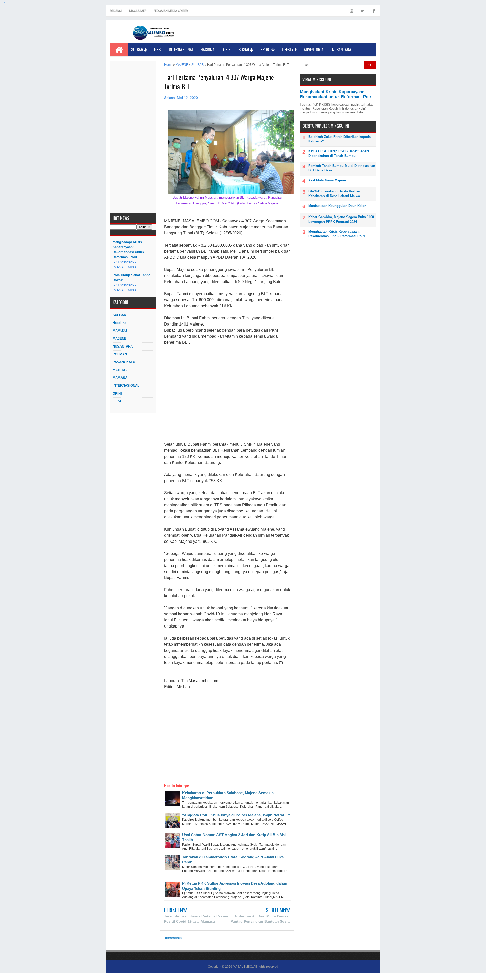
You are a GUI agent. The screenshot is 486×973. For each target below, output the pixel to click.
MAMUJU (120, 331)
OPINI (227, 50)
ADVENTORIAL (314, 50)
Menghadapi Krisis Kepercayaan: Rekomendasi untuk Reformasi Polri (128, 249)
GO (370, 65)
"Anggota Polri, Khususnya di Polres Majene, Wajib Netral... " (236, 815)
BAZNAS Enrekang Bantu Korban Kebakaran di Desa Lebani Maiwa (334, 193)
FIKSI (158, 50)
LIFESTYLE (289, 50)
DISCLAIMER (138, 11)
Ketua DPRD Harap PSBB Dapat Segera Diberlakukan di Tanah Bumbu (338, 153)
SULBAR (137, 50)
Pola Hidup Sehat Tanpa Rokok (131, 277)
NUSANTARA (341, 50)
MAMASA (120, 378)
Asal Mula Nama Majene (327, 180)
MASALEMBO (242, 966)
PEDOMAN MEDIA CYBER (171, 11)
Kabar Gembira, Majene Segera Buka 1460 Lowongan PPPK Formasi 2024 (341, 219)
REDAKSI (116, 11)
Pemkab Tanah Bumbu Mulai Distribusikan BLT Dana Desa (341, 168)
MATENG (120, 370)
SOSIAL (244, 50)
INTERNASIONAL (181, 50)
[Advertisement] (133, 137)
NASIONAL (208, 50)
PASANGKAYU (124, 362)
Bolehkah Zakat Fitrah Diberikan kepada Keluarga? (339, 139)
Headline (119, 323)
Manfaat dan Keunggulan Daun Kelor (337, 206)
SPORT (265, 50)
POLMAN (120, 354)
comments (173, 938)
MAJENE (119, 338)
